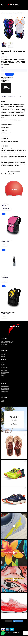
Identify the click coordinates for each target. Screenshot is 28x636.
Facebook (2, 400)
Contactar (2, 393)
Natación (4, 13)
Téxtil (2, 366)
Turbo (4, 81)
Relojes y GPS (3, 373)
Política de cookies (4, 391)
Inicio (2, 13)
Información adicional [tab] (12, 96)
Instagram (2, 401)
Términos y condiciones (5, 388)
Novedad (7, 80)
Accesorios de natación (5, 372)
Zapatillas (3, 364)
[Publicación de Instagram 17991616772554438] (14, 553)
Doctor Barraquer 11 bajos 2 (8, 341)
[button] (1, 5)
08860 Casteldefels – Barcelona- (6, 342)
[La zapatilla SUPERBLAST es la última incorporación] (14, 606)
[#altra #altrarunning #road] (14, 526)
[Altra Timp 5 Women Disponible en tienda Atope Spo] (14, 446)
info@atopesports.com (7, 346)
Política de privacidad (5, 389)
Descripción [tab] (4, 96)
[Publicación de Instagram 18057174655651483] (14, 420)
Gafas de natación (4, 370)
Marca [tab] (20, 96)
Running (2, 363)
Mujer (5, 80)
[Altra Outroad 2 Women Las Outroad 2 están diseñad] (14, 499)
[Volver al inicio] (14, 5)
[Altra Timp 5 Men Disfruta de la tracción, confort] (14, 473)
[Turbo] (6, 88)
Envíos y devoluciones (5, 386)
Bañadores (8, 13)
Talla (2, 67)
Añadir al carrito (9, 74)
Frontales (2, 375)
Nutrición (2, 377)
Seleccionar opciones (6, 208)
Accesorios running (4, 367)
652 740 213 (5, 344)
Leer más (4, 244)
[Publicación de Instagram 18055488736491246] (14, 579)
